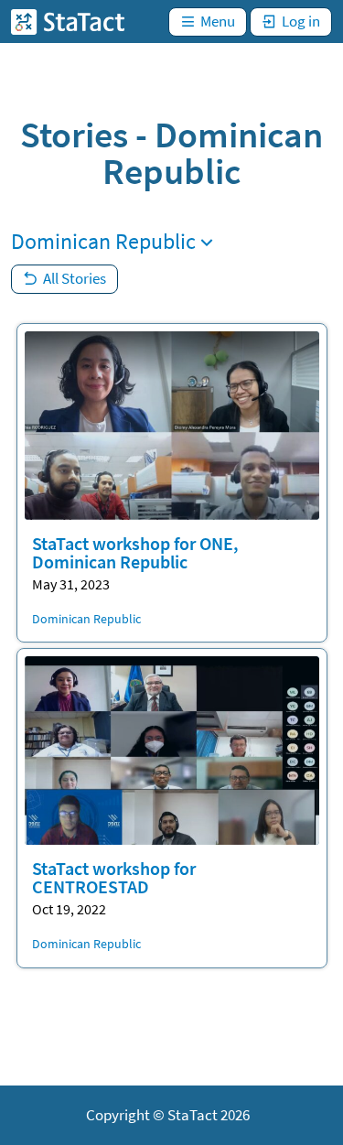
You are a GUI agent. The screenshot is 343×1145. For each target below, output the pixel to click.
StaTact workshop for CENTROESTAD (114, 877)
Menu (217, 21)
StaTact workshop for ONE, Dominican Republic (135, 552)
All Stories (74, 278)
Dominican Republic (103, 241)
